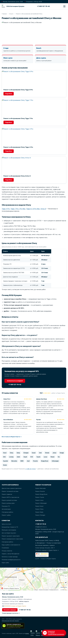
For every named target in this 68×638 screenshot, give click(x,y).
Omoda (47, 452)
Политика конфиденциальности (11, 559)
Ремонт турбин (6, 515)
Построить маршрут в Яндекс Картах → (47, 550)
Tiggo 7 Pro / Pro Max (18, 209)
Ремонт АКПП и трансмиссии (10, 497)
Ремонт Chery (39, 509)
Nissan (52, 456)
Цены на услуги (6, 524)
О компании (5, 547)
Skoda (5, 465)
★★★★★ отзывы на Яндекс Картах (14, 606)
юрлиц (27, 633)
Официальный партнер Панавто (10, 620)
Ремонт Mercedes (40, 488)
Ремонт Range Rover (41, 494)
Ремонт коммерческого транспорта (12, 539)
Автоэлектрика (6, 509)
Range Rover (44, 461)
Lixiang (11, 456)
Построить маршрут (10, 610)
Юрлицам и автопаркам (9, 530)
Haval (4, 452)
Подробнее (8, 93)
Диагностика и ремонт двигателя (11, 488)
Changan (26, 452)
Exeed (34, 452)
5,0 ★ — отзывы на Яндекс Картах (45, 558)
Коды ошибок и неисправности (11, 544)
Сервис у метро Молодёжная (10, 553)
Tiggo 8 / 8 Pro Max (33, 209)
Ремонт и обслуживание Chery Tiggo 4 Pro (18, 147)
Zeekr (18, 456)
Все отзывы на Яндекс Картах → (12, 436)
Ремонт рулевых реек (8, 503)
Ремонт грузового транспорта (11, 536)
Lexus (45, 456)
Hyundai (5, 461)
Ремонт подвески (7, 494)
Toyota (38, 456)
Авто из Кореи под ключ (9, 533)
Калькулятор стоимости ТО (10, 527)
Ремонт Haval (39, 506)
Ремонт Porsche (40, 491)
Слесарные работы (7, 512)
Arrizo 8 (43, 209)
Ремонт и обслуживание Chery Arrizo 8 (17, 176)
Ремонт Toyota (39, 497)
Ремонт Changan (40, 515)
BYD (31, 456)
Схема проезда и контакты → (11, 613)
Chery (11, 452)
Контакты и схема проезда (10, 556)
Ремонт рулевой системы (9, 500)
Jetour (54, 452)
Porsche (35, 461)
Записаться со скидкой (15, 381)
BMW (22, 461)
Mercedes (14, 461)
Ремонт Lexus (39, 500)
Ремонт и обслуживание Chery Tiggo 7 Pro (18, 118)
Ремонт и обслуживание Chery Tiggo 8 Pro (18, 90)
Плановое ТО (6, 506)
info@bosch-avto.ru (41, 527)
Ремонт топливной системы (10, 491)
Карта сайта (5, 562)
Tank (40, 452)
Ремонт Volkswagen (41, 503)
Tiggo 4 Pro (6, 209)
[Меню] (64, 6)
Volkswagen (55, 461)
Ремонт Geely (39, 512)
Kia (59, 456)
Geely (18, 452)
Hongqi (62, 452)
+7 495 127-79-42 (43, 6)
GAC (4, 456)
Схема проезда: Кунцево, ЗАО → (45, 547)
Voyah (25, 456)
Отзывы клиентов (7, 551)
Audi (28, 461)
